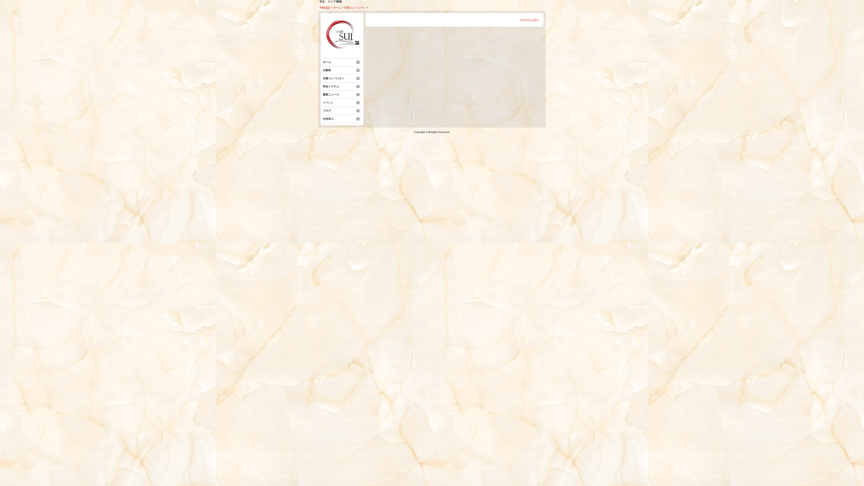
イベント (328, 102)
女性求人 (328, 118)
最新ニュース (331, 94)
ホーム (337, 7)
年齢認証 (325, 7)
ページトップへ (529, 19)
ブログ (327, 110)
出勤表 (327, 70)
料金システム (331, 86)
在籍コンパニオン (355, 7)
